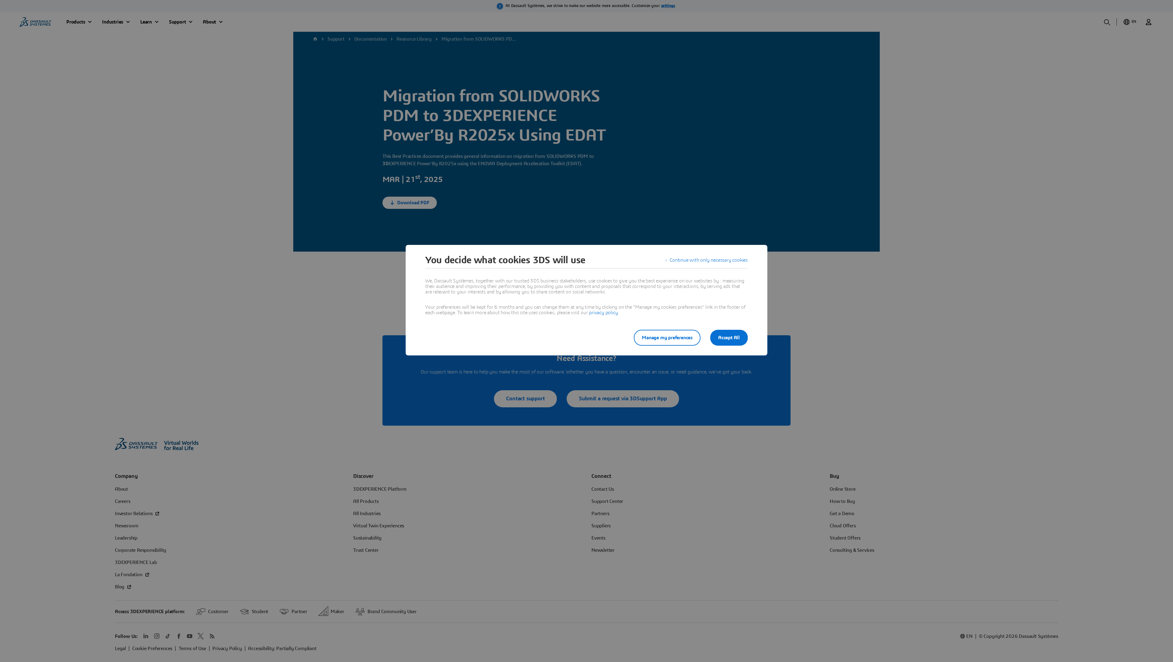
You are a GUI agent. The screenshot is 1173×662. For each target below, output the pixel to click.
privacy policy (603, 312)
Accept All (729, 337)
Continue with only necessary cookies (709, 260)
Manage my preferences (667, 337)
